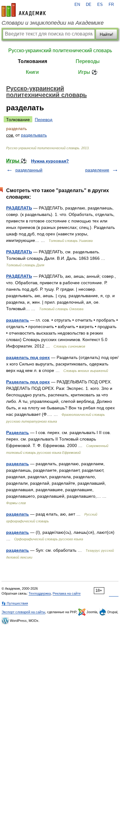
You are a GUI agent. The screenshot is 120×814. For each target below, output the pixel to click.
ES (100, 4)
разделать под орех (28, 357)
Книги (32, 72)
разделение (97, 169)
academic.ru (24, 10)
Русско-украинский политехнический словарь (60, 50)
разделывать (34, 135)
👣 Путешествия (15, 603)
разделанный (28, 169)
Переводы (88, 61)
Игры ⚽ (88, 72)
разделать (17, 320)
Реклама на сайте (67, 593)
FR (111, 4)
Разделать (17, 432)
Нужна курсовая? (50, 160)
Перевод (43, 119)
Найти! (106, 34)
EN (77, 4)
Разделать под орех (28, 381)
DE (88, 4)
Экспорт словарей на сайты (23, 612)
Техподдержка (40, 593)
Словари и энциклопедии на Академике (53, 23)
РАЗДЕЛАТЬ (19, 207)
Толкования (32, 61)
